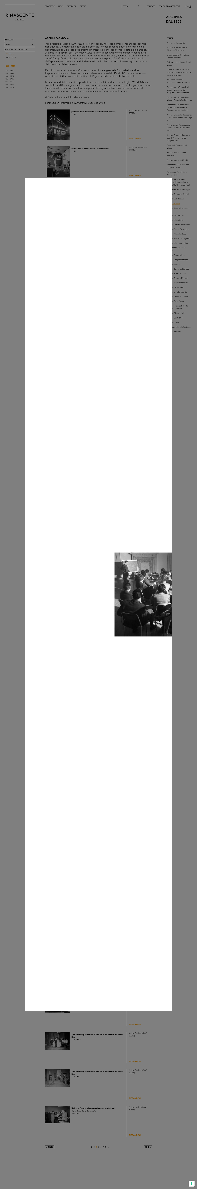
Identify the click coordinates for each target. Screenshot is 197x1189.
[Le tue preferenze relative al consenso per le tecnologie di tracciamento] (192, 1184)
